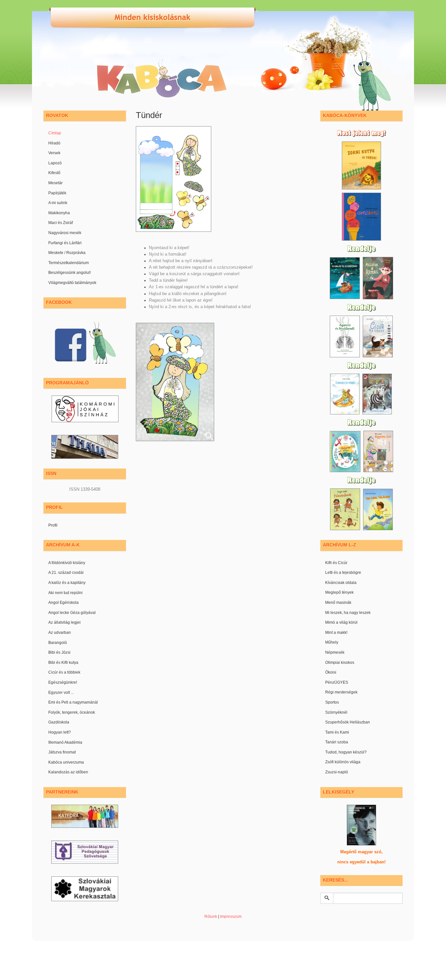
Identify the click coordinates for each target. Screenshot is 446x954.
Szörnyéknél (336, 712)
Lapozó (55, 163)
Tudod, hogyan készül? (346, 752)
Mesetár (55, 183)
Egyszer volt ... (61, 692)
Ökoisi (330, 672)
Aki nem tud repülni (65, 592)
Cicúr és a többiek (64, 672)
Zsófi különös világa (342, 762)
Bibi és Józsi (59, 652)
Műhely (331, 642)
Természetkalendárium (68, 263)
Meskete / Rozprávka (67, 252)
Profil (52, 525)
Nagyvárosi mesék (64, 233)
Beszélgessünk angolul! (69, 272)
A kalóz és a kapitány (67, 582)
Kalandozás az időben (68, 772)
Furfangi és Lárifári (65, 243)
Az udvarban (59, 632)
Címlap (54, 133)
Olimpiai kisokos (339, 662)
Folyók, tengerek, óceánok (71, 712)
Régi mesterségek (341, 692)
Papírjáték (57, 193)
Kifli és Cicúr (336, 562)
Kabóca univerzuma (66, 762)
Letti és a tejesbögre (343, 572)
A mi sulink (57, 203)
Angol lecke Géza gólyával (72, 612)
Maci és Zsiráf (60, 222)
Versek (54, 153)
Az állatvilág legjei (64, 622)
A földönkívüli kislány (66, 562)
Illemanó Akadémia (65, 742)
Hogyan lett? (59, 732)
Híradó (54, 143)
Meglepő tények (339, 592)
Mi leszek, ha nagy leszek (348, 612)
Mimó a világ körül (341, 622)
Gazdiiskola (58, 722)
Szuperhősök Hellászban (347, 722)
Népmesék (334, 652)
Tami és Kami (337, 732)
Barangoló (57, 642)
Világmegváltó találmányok (72, 282)
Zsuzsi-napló (336, 772)
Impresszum (231, 916)
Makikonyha (59, 213)
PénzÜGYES (336, 682)
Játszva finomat (62, 752)
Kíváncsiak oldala (341, 582)
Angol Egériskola (63, 602)
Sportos (332, 702)
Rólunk (210, 916)
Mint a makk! (336, 632)
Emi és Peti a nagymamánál (73, 702)
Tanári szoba (336, 742)
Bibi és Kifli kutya (63, 662)
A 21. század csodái (66, 572)
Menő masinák (338, 602)
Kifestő (54, 173)
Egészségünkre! (62, 682)
